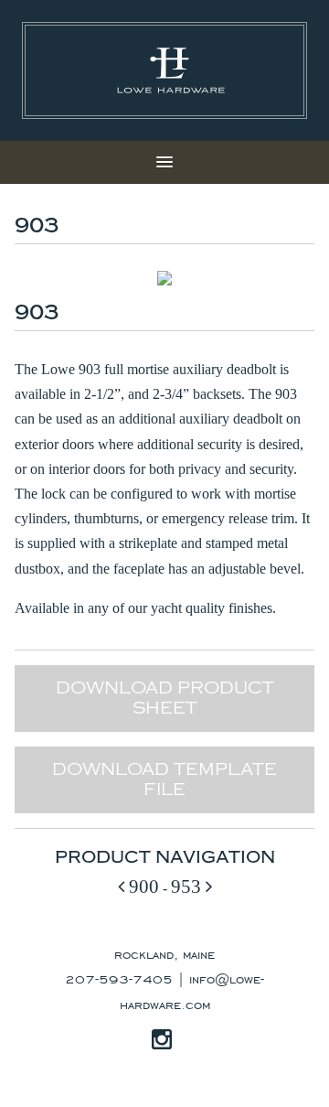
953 (188, 886)
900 (141, 886)
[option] (164, 278)
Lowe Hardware (171, 70)
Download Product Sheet (165, 698)
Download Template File (164, 779)
